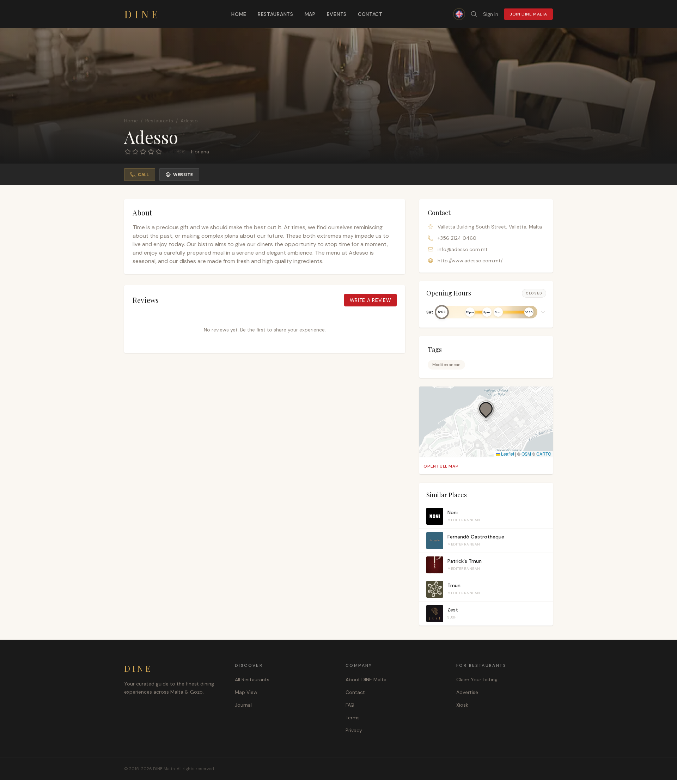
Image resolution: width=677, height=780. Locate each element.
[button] (486, 312)
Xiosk (462, 705)
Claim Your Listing (477, 679)
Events (337, 14)
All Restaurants (252, 679)
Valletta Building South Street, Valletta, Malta (490, 227)
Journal (243, 705)
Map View (246, 692)
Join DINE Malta (528, 14)
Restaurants (275, 14)
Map (310, 14)
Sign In (490, 14)
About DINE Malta (366, 679)
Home (238, 14)
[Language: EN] (459, 14)
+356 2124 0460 (457, 238)
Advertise (467, 692)
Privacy (354, 730)
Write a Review (370, 300)
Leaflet (507, 454)
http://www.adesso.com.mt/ (470, 260)
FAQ (350, 705)
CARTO (543, 454)
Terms (353, 717)
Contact (370, 14)
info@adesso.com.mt (463, 249)
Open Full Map (440, 466)
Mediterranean (446, 364)
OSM (526, 454)
